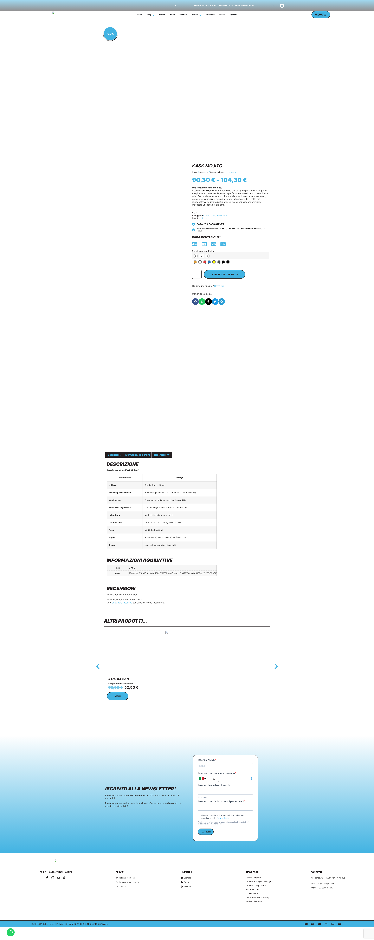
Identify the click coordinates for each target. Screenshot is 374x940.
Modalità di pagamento (256, 885)
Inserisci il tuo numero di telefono (216, 773)
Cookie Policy (252, 893)
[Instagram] (52, 877)
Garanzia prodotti (253, 877)
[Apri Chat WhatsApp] (11, 932)
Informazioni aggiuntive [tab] (137, 454)
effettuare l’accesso (122, 602)
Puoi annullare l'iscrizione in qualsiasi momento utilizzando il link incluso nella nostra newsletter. (223, 823)
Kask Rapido (118, 679)
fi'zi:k (204, 218)
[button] (176, 6)
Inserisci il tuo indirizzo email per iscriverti (221, 801)
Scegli (118, 696)
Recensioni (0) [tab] (162, 454)
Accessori (203, 172)
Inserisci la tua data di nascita (214, 785)
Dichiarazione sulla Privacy (257, 897)
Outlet (206, 215)
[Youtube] (58, 877)
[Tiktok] (64, 877)
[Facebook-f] (46, 877)
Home (195, 172)
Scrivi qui (219, 286)
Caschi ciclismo (217, 172)
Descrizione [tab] (114, 454)
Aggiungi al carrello (224, 274)
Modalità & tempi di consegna (259, 881)
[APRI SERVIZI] (200, 15)
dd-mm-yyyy (203, 797)
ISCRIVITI (206, 831)
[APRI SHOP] (153, 15)
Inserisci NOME (206, 760)
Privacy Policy (223, 818)
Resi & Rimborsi (252, 889)
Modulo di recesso (254, 901)
